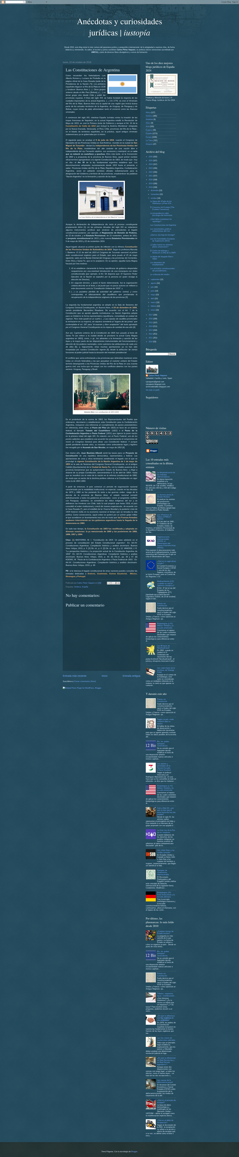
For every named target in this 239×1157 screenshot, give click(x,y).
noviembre (155, 194)
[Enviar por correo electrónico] (108, 583)
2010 (151, 342)
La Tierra (149, 140)
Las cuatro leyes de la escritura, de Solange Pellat (166, 670)
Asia (147, 126)
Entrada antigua (131, 675)
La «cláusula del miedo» (160, 274)
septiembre (155, 279)
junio (153, 291)
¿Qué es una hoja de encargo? (162, 235)
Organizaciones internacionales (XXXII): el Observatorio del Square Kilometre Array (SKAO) (166, 542)
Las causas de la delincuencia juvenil (165, 1081)
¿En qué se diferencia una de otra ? (166, 1018)
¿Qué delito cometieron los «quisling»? (161, 220)
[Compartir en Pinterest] (118, 583)
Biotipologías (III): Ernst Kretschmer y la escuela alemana (166, 894)
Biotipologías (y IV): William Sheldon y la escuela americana (165, 626)
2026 (151, 157)
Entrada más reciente (74, 675)
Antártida (149, 119)
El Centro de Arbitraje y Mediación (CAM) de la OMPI (163, 252)
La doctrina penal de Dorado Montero (165, 496)
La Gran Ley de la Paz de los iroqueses (166, 831)
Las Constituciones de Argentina (163, 225)
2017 (151, 315)
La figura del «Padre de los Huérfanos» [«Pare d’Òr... (161, 202)
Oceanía (149, 144)
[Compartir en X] (113, 583)
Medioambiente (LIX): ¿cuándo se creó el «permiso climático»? (165, 583)
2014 (151, 326)
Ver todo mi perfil (152, 390)
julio (152, 287)
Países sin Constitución (162, 604)
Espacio (149, 130)
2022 (151, 172)
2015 (151, 322)
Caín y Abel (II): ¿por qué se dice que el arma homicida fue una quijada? (166, 811)
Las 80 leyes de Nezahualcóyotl (163, 647)
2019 (151, 183)
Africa (148, 112)
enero (153, 310)
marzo (153, 302)
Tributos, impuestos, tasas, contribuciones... (166, 995)
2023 (151, 168)
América (77, 587)
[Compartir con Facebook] (116, 583)
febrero (154, 306)
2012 (151, 334)
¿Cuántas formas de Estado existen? (165, 932)
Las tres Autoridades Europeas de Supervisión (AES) (162, 240)
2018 (151, 187)
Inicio (104, 675)
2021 (151, 176)
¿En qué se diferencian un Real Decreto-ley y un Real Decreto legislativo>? (166, 1061)
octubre (154, 198)
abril (153, 298)
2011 (151, 338)
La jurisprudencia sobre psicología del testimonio (161, 214)
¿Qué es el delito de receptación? (165, 1121)
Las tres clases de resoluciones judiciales (166, 1039)
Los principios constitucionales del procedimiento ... (162, 269)
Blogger (134, 1152)
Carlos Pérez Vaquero (158, 375)
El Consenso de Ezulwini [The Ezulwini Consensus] (162, 208)
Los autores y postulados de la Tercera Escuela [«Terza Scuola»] (164, 767)
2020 (151, 180)
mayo (153, 295)
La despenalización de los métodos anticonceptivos (166, 474)
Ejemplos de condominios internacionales (163, 872)
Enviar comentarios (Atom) (85, 681)
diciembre (155, 190)
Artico (148, 123)
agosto (154, 283)
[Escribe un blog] (111, 583)
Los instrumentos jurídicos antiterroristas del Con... (161, 230)
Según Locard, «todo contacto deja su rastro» (165, 721)
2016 (151, 319)
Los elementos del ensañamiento (157, 264)
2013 (151, 330)
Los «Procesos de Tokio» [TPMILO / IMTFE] (164, 517)
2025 (151, 161)
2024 (151, 164)
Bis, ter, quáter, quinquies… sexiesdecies (163, 743)
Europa (148, 137)
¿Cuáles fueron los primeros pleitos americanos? (161, 246)
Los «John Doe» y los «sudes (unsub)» (166, 851)
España (85, 587)
